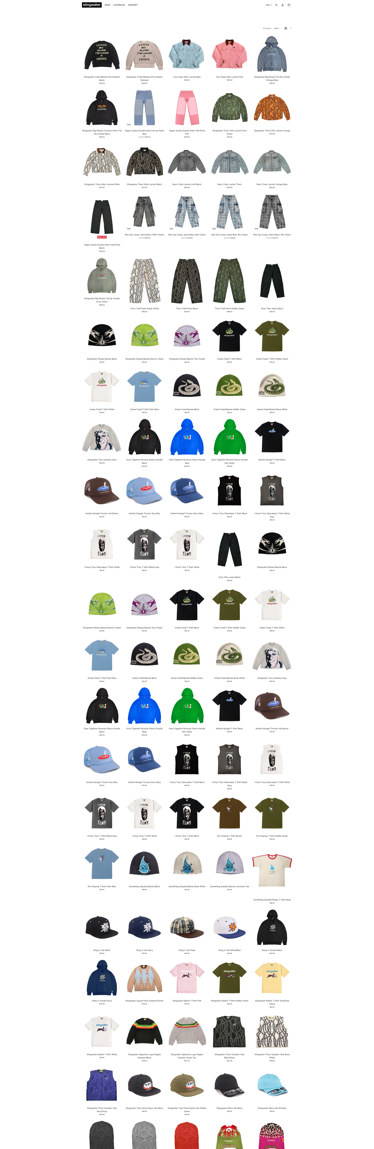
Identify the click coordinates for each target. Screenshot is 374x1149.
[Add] (160, 506)
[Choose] (160, 69)
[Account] (282, 5)
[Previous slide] (128, 54)
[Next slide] (160, 54)
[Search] (276, 5)
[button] (277, 28)
